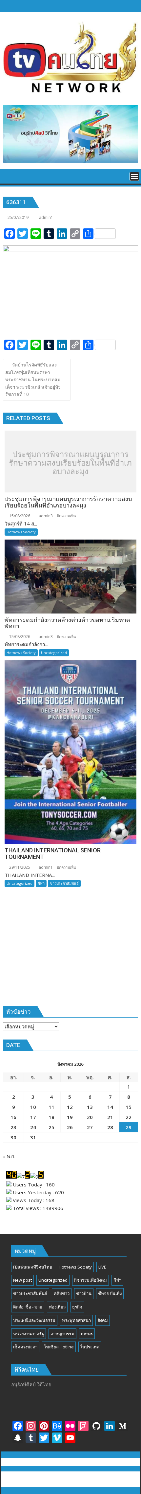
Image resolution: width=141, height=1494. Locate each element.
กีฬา (41, 883)
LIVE (102, 1267)
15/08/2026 (19, 516)
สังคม (102, 1320)
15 (128, 1107)
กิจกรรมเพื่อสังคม (90, 1280)
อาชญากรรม (62, 1334)
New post (22, 1280)
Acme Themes (70, 1483)
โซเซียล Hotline (59, 1347)
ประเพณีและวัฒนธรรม (34, 1320)
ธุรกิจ (77, 1307)
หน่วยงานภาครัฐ (28, 1334)
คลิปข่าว (62, 1293)
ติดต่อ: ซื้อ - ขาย (27, 1307)
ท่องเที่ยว (57, 1307)
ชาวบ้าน (83, 1293)
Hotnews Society (21, 531)
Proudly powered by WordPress (43, 1475)
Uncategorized (54, 652)
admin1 (46, 217)
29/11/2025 (19, 867)
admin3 (45, 516)
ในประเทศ (89, 1347)
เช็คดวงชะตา (25, 1347)
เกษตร (87, 1334)
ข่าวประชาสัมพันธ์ (64, 883)
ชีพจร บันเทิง (110, 1293)
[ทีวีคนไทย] (9, 176)
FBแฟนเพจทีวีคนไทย (32, 1267)
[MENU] (134, 176)
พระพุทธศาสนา (76, 1320)
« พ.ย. (9, 1156)
